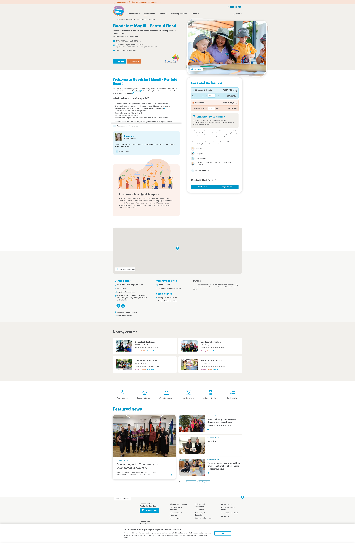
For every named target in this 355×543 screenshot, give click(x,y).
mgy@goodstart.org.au (126, 292)
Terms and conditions (229, 513)
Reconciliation (226, 504)
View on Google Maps (127, 269)
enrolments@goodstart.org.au (170, 288)
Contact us (225, 516)
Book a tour (119, 61)
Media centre (174, 518)
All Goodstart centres (178, 504)
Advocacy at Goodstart (200, 514)
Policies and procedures (200, 505)
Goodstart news (191, 482)
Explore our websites (122, 499)
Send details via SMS (125, 315)
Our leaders (199, 509)
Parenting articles (178, 14)
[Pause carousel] (190, 24)
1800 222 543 (235, 7)
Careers (162, 14)
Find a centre (149, 13)
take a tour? (127, 93)
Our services (133, 14)
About (194, 14)
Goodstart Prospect (210, 360)
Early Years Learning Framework (152, 108)
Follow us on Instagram (123, 306)
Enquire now (134, 61)
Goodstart (145, 341)
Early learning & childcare (175, 508)
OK (223, 533)
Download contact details (127, 312)
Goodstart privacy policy (228, 508)
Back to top (242, 497)
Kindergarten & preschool (175, 514)
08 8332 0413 (122, 288)
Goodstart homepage (119, 10)
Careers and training (203, 518)
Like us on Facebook (118, 306)
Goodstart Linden (146, 360)
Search (239, 13)
